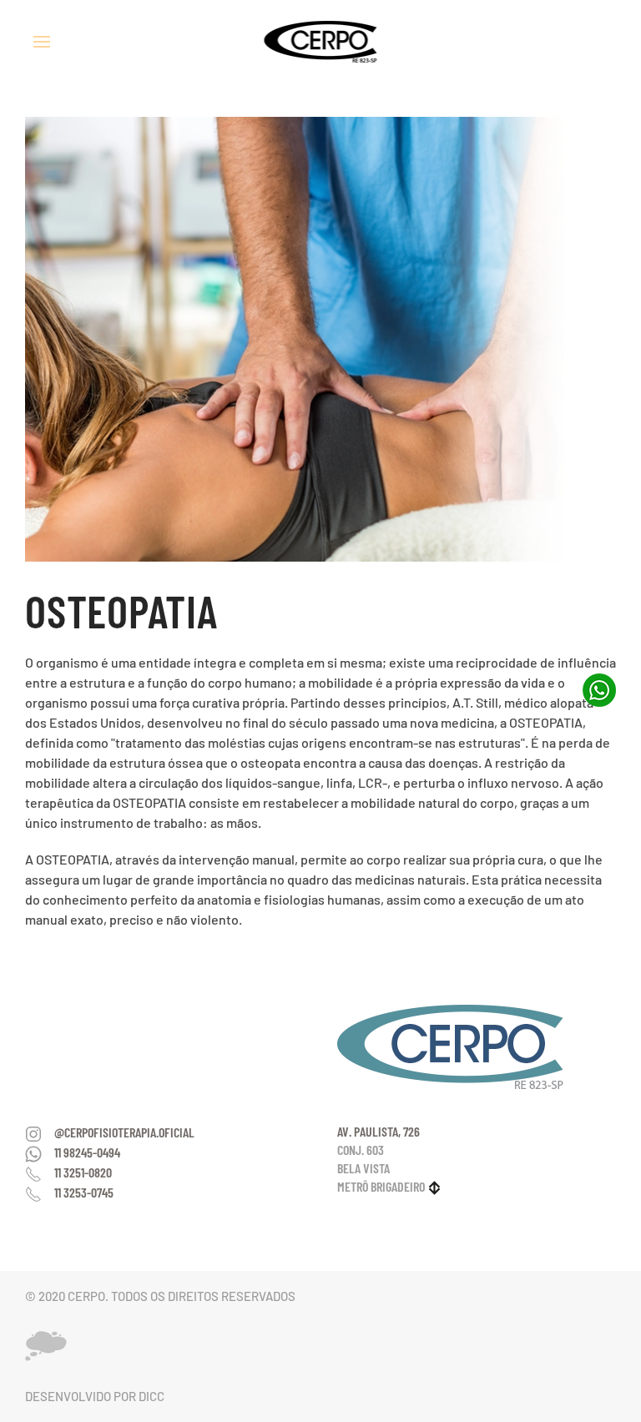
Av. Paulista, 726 (378, 1131)
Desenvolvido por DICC (94, 1396)
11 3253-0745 (84, 1192)
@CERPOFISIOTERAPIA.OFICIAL (124, 1132)
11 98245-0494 (87, 1152)
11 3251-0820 (83, 1172)
